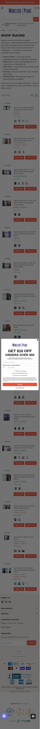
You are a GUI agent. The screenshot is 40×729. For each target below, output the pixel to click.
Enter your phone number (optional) (11, 365)
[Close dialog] (37, 340)
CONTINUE (20, 384)
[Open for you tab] (33, 716)
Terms (7, 381)
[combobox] (5, 367)
